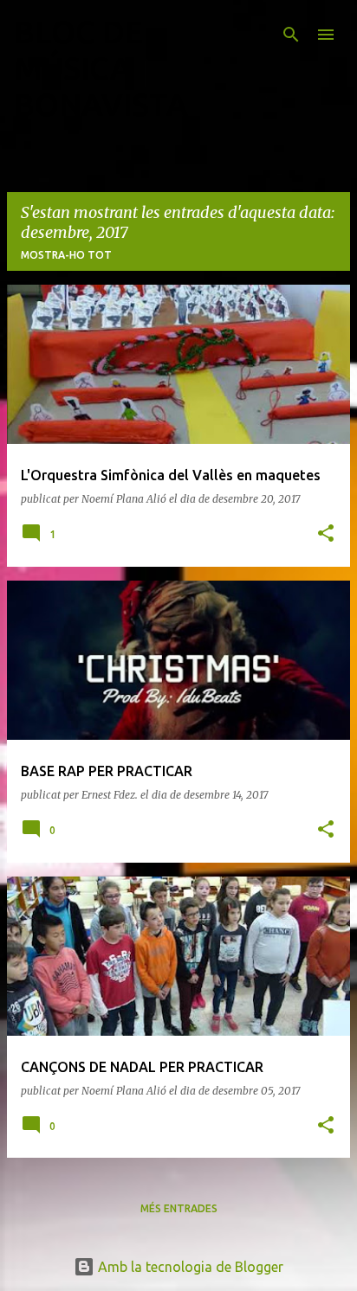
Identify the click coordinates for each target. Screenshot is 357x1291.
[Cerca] (291, 34)
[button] (325, 534)
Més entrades (178, 1208)
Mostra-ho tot (66, 254)
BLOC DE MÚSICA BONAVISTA (101, 68)
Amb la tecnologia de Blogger (188, 1267)
